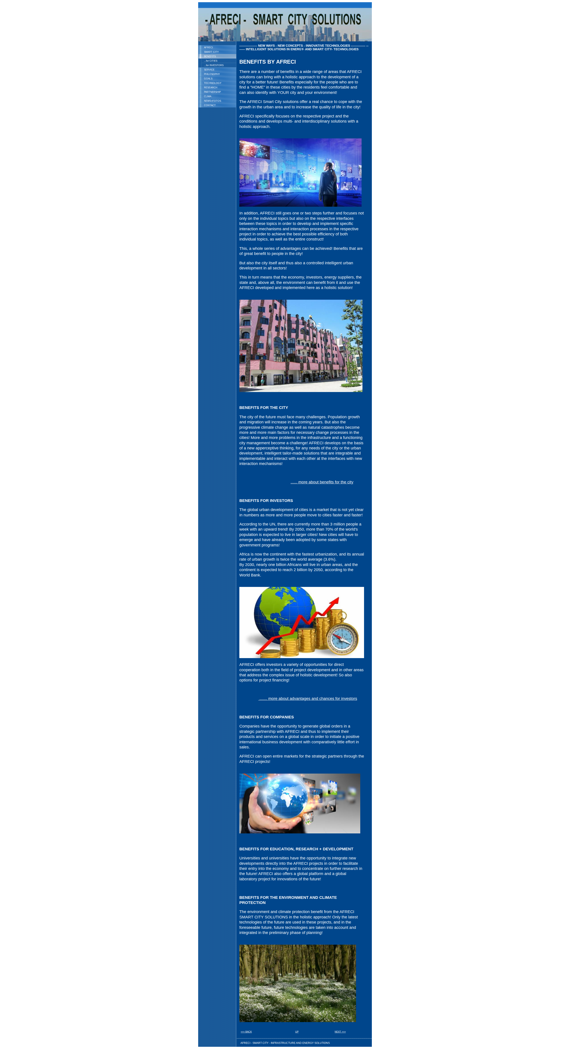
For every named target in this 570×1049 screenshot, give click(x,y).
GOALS (208, 78)
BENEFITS (210, 56)
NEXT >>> (340, 1031)
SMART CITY (211, 52)
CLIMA (207, 96)
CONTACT (210, 105)
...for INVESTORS (214, 65)
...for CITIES (210, 60)
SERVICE (209, 69)
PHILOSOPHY (212, 74)
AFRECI (208, 47)
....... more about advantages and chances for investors (307, 698)
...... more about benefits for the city (322, 482)
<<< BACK (246, 1031)
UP (297, 1031)
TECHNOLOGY (212, 83)
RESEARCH (210, 87)
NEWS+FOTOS (212, 100)
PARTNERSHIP (212, 92)
